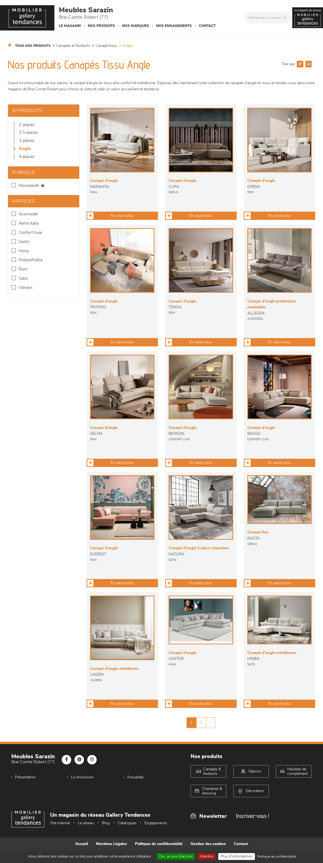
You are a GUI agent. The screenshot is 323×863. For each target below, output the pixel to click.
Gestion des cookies (208, 844)
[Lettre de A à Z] (308, 64)
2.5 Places (28, 133)
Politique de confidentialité (159, 844)
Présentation (25, 777)
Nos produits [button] (101, 26)
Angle (128, 46)
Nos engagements (174, 26)
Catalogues (127, 823)
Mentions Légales (111, 844)
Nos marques (135, 26)
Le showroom (82, 777)
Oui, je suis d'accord (175, 856)
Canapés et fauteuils (73, 46)
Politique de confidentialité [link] (276, 856)
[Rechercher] (286, 18)
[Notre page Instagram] (92, 759)
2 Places (27, 125)
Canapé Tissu (106, 46)
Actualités (135, 777)
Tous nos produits (33, 46)
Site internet (60, 823)
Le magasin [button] (70, 26)
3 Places (27, 141)
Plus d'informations (237, 856)
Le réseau (86, 823)
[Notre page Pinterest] (79, 759)
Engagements (155, 823)
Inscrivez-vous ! (252, 815)
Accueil (81, 844)
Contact (207, 26)
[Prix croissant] (299, 64)
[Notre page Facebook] (66, 759)
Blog (106, 823)
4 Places (27, 157)
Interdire (206, 856)
